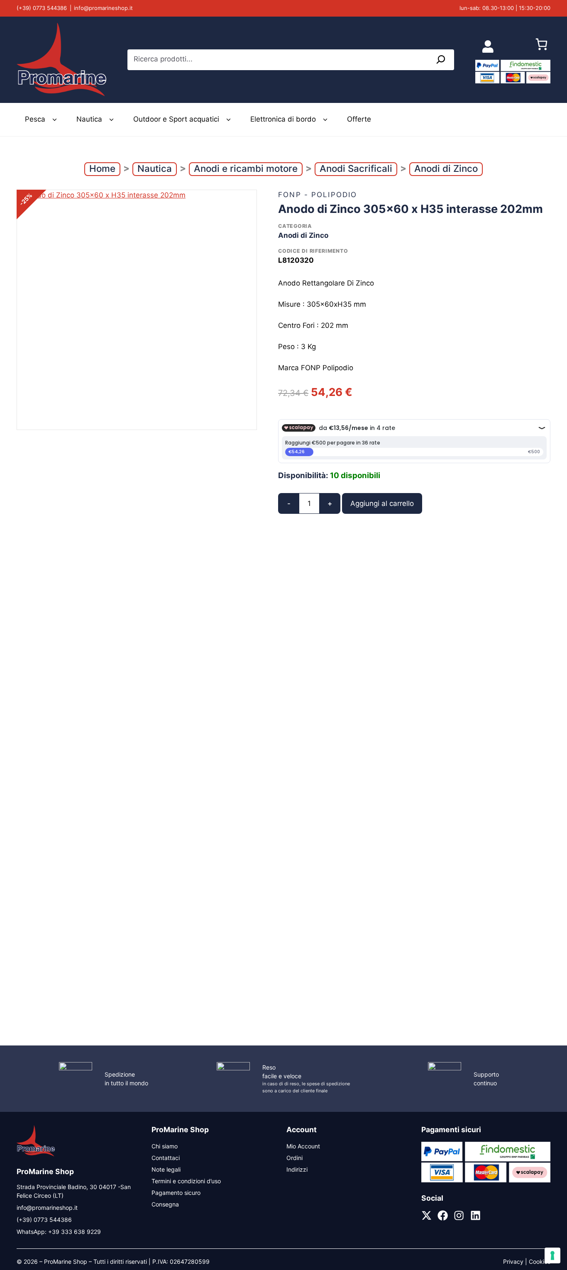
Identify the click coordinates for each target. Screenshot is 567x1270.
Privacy (513, 1261)
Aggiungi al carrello (382, 503)
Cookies (539, 1261)
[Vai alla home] (36, 1155)
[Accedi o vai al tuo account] (488, 46)
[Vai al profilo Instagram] (459, 1215)
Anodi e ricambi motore (246, 168)
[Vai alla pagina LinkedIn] (475, 1215)
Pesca (35, 119)
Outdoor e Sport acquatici (176, 119)
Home (102, 168)
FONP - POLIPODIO (317, 194)
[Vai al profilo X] (426, 1215)
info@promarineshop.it (103, 8)
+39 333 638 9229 (74, 1231)
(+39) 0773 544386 (42, 8)
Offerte (359, 119)
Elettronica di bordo (283, 119)
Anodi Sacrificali (356, 168)
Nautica (89, 119)
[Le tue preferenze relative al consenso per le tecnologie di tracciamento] (552, 1255)
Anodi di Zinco (446, 168)
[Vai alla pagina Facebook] (442, 1215)
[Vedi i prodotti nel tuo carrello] (541, 46)
